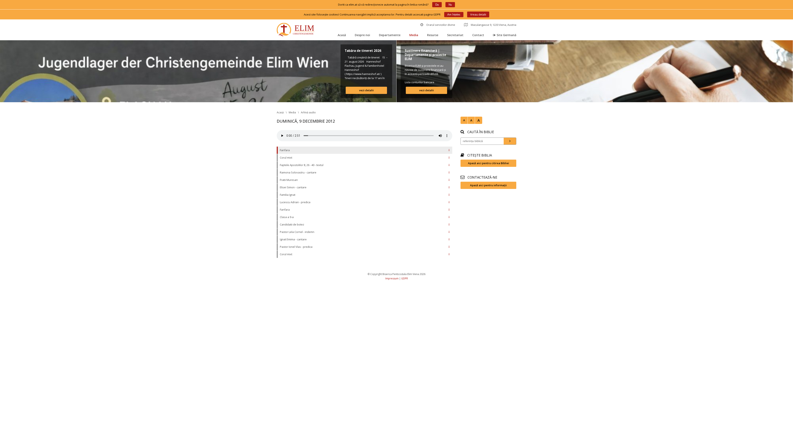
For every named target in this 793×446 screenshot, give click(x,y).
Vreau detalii (478, 14)
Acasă (342, 35)
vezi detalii (366, 90)
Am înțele (453, 14)
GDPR (404, 278)
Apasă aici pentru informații (488, 185)
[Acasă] (296, 30)
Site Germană (506, 35)
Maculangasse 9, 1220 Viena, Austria (493, 25)
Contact (478, 35)
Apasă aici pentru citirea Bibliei (488, 163)
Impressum (392, 278)
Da (437, 4)
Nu (450, 4)
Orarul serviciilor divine (440, 25)
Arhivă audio (308, 112)
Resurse (432, 35)
